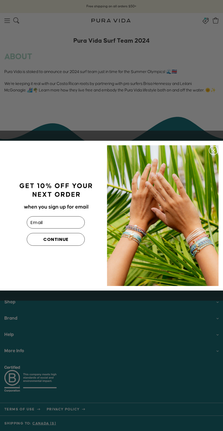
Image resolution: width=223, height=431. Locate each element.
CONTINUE (56, 239)
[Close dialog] (213, 150)
